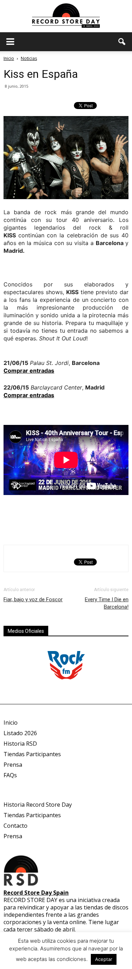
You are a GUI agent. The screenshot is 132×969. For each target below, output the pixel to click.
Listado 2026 (20, 733)
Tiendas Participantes (32, 754)
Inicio (9, 58)
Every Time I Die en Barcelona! (106, 603)
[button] (122, 41)
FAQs (10, 775)
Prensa (13, 764)
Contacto (15, 825)
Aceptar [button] (103, 959)
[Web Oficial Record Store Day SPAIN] (66, 16)
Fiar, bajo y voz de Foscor (33, 599)
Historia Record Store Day (38, 804)
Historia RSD (20, 743)
